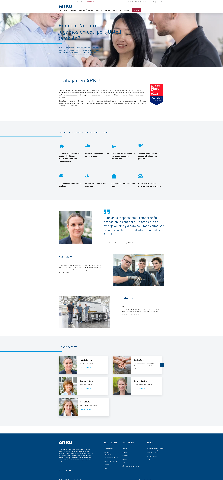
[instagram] (66, 471)
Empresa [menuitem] (126, 10)
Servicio (106, 465)
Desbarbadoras (108, 449)
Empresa (124, 449)
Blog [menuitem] (145, 2)
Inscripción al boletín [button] (132, 466)
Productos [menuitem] (63, 10)
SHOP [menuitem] (152, 2)
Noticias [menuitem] (138, 2)
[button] (158, 2)
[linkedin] (60, 471)
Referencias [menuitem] (117, 10)
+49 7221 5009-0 (85, 367)
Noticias (124, 459)
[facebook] (63, 471)
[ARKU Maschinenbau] (65, 6)
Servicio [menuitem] (107, 10)
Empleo (124, 452)
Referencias (125, 455)
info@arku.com (151, 460)
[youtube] (70, 471)
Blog (105, 468)
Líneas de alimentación (111, 458)
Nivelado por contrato (110, 461)
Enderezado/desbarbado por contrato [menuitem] (90, 10)
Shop (123, 462)
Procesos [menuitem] (73, 10)
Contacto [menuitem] (136, 10)
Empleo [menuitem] (130, 2)
